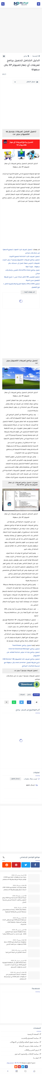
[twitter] (25, 865)
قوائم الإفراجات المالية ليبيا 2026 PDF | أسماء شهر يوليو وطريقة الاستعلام (14, 889)
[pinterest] (16, 865)
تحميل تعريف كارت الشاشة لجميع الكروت (24, 257)
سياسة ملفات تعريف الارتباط (29, 1046)
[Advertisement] (21, 30)
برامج (25, 56)
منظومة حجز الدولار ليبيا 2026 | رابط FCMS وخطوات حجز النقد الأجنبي (15, 943)
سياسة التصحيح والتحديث (30, 1038)
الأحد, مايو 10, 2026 (19, 907)
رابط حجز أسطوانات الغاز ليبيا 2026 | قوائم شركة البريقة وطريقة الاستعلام (14, 878)
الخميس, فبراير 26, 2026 (18, 960)
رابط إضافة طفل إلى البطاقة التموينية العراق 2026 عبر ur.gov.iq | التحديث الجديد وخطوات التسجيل (14, 965)
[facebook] (35, 865)
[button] (29, 702)
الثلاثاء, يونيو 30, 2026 (19, 885)
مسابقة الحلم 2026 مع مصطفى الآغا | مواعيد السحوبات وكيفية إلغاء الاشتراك (14, 922)
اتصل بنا (36, 1058)
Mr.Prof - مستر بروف (13, 1063)
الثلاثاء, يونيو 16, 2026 (19, 940)
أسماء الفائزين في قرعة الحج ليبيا (16, 952)
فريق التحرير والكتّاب (31, 1050)
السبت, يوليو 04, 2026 (18, 896)
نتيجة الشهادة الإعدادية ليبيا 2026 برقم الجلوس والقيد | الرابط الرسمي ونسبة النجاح (14, 900)
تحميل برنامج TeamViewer (21, 645)
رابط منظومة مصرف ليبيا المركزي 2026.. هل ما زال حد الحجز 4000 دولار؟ (14, 933)
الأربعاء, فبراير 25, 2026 (18, 875)
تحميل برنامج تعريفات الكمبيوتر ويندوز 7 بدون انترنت (21, 260)
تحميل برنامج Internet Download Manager (24, 649)
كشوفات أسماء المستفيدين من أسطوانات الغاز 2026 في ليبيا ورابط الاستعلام (15, 977)
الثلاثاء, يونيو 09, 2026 (19, 918)
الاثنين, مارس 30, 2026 (18, 930)
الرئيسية (35, 56)
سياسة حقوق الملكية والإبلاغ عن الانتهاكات (24, 1042)
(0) (3, 74)
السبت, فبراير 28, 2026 (18, 950)
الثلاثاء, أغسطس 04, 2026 (17, 972)
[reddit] (6, 865)
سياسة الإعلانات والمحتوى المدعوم (27, 1054)
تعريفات (22, 694)
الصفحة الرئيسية (33, 1034)
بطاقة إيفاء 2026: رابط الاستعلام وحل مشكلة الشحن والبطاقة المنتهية (14, 911)
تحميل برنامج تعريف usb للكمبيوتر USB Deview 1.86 (21, 659)
